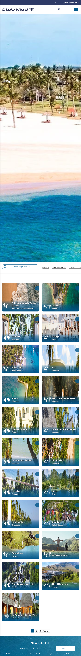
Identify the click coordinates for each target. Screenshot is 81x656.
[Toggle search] (56, 2)
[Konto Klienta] (59, 9)
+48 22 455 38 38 (72, 3)
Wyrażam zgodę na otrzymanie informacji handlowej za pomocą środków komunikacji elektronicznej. (41, 654)
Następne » (44, 631)
